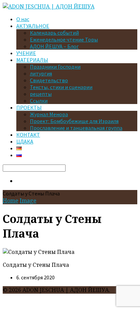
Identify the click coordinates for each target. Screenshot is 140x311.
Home (10, 200)
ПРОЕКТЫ (29, 107)
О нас (22, 19)
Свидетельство (49, 80)
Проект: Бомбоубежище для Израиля (74, 121)
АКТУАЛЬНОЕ (32, 25)
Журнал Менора (49, 114)
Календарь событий (54, 32)
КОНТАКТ (28, 134)
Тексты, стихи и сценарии (61, 87)
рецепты (41, 93)
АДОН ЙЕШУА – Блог (54, 46)
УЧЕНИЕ (26, 53)
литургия (41, 73)
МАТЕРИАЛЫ (32, 59)
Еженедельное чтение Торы (64, 39)
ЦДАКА (24, 141)
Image (28, 200)
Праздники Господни (55, 66)
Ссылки (39, 100)
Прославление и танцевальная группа (76, 127)
